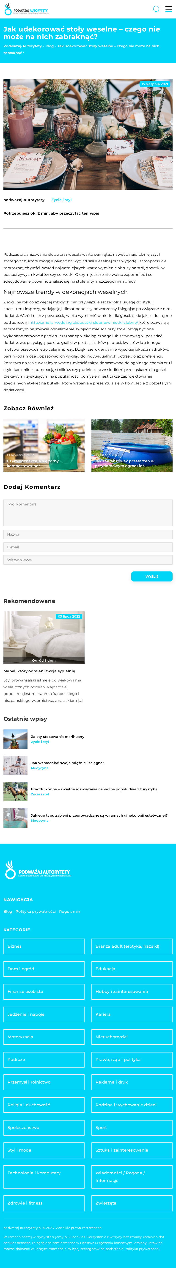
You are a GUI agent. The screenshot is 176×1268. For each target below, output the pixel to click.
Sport (101, 1127)
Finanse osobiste (25, 991)
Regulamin (69, 911)
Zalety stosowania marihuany (57, 736)
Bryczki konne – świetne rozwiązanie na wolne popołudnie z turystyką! (94, 789)
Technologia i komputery (34, 1173)
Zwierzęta (106, 1203)
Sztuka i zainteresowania (122, 1150)
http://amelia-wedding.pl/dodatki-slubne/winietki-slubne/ (84, 322)
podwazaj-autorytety (23, 200)
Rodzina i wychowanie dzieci (126, 1105)
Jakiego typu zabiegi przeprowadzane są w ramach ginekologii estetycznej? (99, 815)
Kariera (103, 1014)
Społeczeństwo (23, 1127)
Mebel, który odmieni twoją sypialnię (39, 671)
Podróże (16, 1059)
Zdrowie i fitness (25, 1203)
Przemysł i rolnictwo (29, 1082)
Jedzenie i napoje (26, 1014)
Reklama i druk (112, 1082)
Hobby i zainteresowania (122, 991)
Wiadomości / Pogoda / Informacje (120, 1177)
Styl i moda (19, 1150)
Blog (7, 911)
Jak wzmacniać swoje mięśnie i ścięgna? (67, 763)
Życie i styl (61, 200)
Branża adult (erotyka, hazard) (128, 946)
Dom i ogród (21, 968)
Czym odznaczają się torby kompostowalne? (33, 463)
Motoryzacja (20, 1036)
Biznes (15, 946)
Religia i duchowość (29, 1105)
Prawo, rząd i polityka (118, 1059)
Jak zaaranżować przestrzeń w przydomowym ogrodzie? (124, 463)
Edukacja (105, 968)
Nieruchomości (112, 1036)
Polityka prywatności (36, 911)
